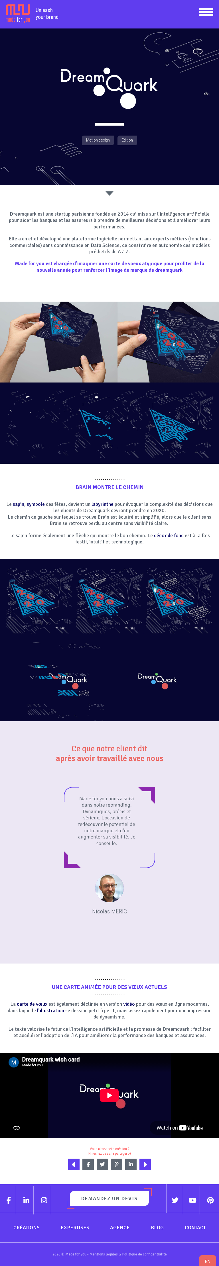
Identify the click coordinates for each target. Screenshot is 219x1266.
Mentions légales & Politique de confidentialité (128, 1254)
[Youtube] (193, 1200)
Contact (195, 1227)
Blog (157, 1227)
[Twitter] (175, 1200)
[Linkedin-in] (26, 1200)
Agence (120, 1227)
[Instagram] (44, 1200)
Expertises (75, 1227)
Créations (26, 1227)
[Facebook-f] (9, 1200)
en (207, 1261)
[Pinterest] (210, 1200)
